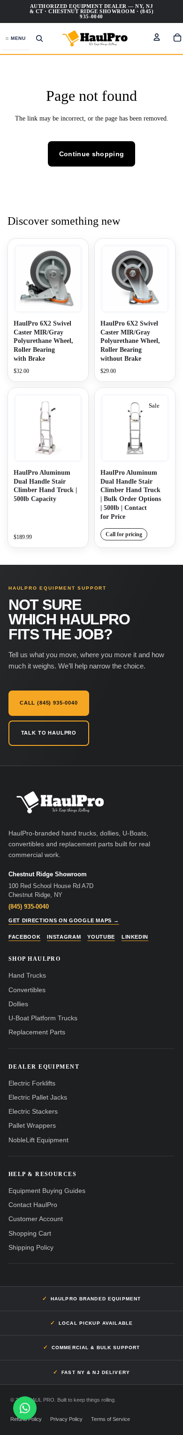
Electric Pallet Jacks (37, 1097)
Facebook (24, 937)
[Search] (39, 38)
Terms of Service (110, 1419)
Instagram (64, 937)
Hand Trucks (27, 975)
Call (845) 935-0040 (49, 703)
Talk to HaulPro (48, 733)
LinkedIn (135, 937)
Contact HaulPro (32, 1204)
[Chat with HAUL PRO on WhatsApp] (25, 1408)
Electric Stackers (33, 1111)
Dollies (18, 1004)
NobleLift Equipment (38, 1140)
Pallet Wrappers (32, 1125)
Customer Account (35, 1218)
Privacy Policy (66, 1419)
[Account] (156, 37)
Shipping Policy (30, 1247)
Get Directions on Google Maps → (63, 920)
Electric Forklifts (31, 1083)
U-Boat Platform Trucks (42, 1018)
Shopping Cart (29, 1233)
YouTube (101, 937)
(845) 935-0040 (28, 906)
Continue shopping (91, 154)
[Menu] (15, 38)
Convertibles (27, 990)
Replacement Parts (36, 1032)
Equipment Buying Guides (46, 1190)
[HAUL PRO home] (60, 803)
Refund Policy (26, 1419)
